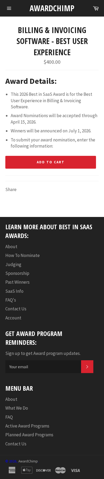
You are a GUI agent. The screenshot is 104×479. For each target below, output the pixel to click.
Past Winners (17, 282)
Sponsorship (17, 273)
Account (13, 318)
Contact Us (15, 309)
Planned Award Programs (29, 435)
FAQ (9, 417)
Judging (13, 264)
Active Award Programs (27, 426)
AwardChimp (52, 8)
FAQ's (10, 300)
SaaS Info (14, 291)
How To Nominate (22, 255)
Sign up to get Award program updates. (43, 353)
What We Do (16, 408)
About (11, 247)
